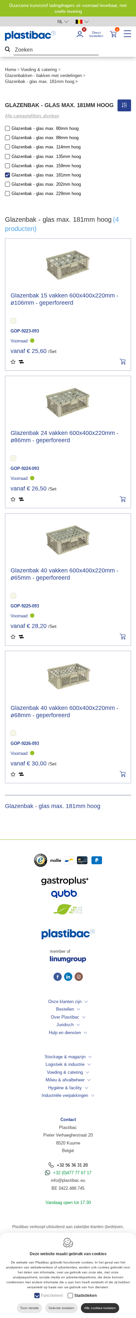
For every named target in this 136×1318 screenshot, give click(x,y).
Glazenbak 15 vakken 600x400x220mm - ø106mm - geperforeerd (65, 299)
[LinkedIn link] (69, 977)
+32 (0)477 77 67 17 (72, 1172)
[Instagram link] (79, 977)
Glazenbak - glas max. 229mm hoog (46, 193)
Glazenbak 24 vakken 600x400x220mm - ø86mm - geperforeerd (65, 437)
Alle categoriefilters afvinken (32, 115)
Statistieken (85, 1295)
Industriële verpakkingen (65, 1095)
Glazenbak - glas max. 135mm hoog (46, 156)
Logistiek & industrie (65, 1064)
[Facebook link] (58, 977)
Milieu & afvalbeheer (65, 1079)
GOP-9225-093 (25, 605)
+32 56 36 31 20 (72, 1165)
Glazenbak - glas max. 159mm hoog (46, 165)
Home (10, 69)
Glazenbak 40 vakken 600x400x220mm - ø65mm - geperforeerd (65, 574)
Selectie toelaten (61, 1308)
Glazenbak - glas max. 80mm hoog (45, 128)
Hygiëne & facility (65, 1087)
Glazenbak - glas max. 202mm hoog (46, 184)
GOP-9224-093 (25, 468)
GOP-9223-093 (25, 331)
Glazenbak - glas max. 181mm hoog (46, 175)
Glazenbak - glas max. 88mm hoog (45, 137)
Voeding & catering (39, 69)
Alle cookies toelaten (100, 1308)
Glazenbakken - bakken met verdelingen (43, 75)
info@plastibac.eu (68, 1180)
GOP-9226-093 (25, 743)
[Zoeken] (7, 50)
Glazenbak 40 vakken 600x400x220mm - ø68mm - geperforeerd (65, 711)
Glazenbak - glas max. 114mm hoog (46, 146)
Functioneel (52, 1295)
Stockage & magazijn (65, 1056)
